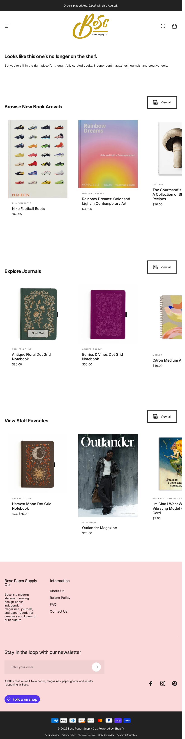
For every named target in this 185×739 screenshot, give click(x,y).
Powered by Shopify (111, 728)
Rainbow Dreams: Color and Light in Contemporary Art (106, 201)
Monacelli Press (93, 193)
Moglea (157, 354)
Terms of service (87, 735)
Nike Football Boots (28, 208)
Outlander (89, 522)
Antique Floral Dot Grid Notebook (31, 356)
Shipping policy (106, 735)
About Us (57, 591)
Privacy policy (69, 735)
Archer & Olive (22, 349)
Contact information (127, 735)
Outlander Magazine (99, 528)
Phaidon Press (21, 203)
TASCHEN (158, 184)
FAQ (53, 604)
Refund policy (52, 735)
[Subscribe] (96, 667)
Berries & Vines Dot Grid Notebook (102, 356)
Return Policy (60, 598)
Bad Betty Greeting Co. (168, 498)
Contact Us (58, 611)
